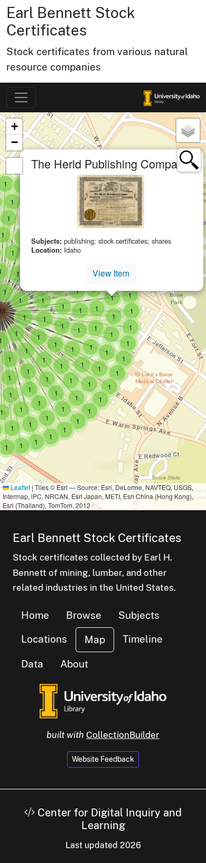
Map (95, 639)
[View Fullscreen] (14, 166)
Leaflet (19, 487)
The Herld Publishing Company (110, 163)
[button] (21, 445)
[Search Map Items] (189, 160)
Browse (83, 615)
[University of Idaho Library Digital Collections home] (103, 700)
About (74, 664)
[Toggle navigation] (21, 97)
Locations (44, 639)
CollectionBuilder (123, 734)
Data (32, 664)
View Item (110, 273)
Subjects (139, 615)
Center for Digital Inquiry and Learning (108, 819)
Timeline (143, 639)
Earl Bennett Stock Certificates (70, 21)
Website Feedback (103, 759)
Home (35, 615)
